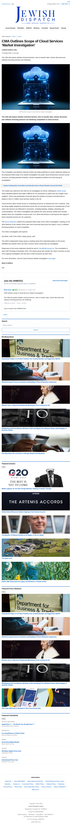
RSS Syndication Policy (31, 787)
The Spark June (7, 558)
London (19, 36)
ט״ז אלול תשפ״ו (65, 4)
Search (36, 330)
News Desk (7, 290)
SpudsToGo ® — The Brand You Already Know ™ (18, 724)
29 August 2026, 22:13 (53, 4)
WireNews (37, 28)
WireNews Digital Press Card (11, 751)
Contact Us (16, 784)
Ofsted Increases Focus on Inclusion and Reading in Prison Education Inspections (29, 382)
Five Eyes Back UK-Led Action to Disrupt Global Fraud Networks (23, 453)
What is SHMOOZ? (60, 787)
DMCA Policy (40, 784)
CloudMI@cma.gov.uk (46, 248)
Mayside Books (54, 28)
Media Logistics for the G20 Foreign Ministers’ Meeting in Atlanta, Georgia (26, 488)
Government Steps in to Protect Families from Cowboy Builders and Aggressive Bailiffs (31, 359)
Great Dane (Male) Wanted (10, 742)
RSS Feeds (18, 787)
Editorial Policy (51, 784)
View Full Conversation (60, 280)
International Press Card (10, 760)
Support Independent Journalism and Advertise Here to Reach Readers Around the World (32, 185)
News (13, 36)
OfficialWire (20, 28)
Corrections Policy (28, 784)
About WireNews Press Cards (54, 781)
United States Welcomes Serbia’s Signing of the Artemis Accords (23, 512)
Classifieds (44, 28)
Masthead (61, 784)
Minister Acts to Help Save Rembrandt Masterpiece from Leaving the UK (26, 405)
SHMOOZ (29, 28)
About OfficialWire (19, 781)
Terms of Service (46, 787)
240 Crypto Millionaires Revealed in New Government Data (21, 708)
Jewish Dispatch (10, 28)
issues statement (11, 222)
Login (12, 4)
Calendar (63, 28)
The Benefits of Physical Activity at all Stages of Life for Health (23, 535)
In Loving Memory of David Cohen (13, 733)
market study (61, 191)
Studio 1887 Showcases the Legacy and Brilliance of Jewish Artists (24, 581)
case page (51, 258)
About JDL (8, 781)
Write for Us (35, 789)
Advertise (8, 784)
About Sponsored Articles (35, 781)
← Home (4, 314)
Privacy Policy (8, 787)
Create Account (6, 4)
